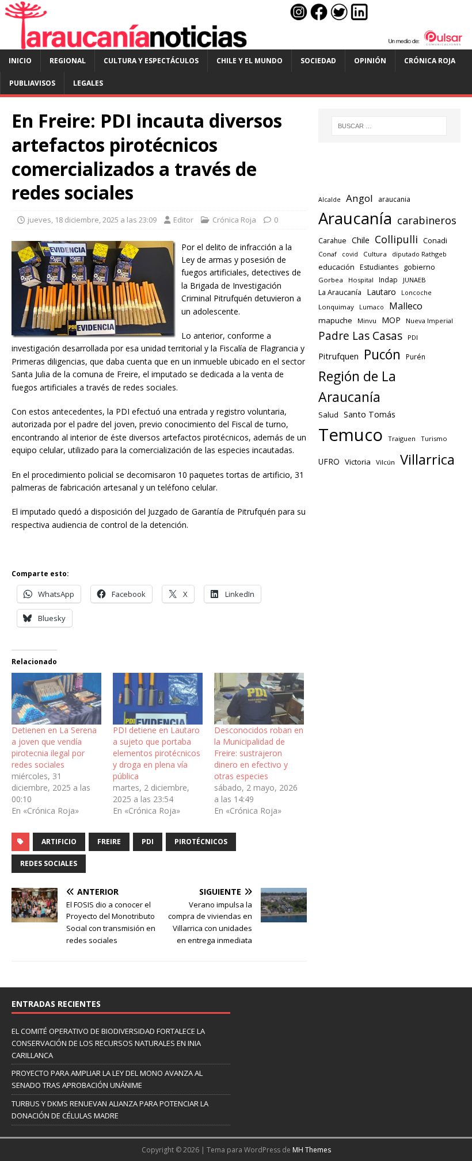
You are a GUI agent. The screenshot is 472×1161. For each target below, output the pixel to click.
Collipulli (396, 239)
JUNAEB (414, 279)
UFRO (329, 461)
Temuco (350, 434)
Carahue (332, 241)
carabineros (426, 220)
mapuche (335, 320)
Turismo (434, 438)
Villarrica (427, 459)
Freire (109, 841)
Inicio (20, 61)
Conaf (327, 254)
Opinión (370, 61)
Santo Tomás (369, 414)
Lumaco (371, 306)
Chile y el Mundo (249, 61)
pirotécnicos (200, 841)
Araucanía (355, 218)
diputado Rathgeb (419, 254)
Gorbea (330, 279)
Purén (415, 357)
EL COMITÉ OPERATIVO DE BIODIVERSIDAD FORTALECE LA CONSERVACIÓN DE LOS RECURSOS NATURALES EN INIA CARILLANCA (108, 1043)
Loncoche (416, 292)
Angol (359, 198)
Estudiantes (379, 267)
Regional (68, 61)
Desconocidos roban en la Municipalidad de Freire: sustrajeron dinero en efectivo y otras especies (258, 753)
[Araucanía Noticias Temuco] (236, 42)
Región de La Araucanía (357, 387)
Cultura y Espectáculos (151, 61)
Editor (183, 219)
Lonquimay (336, 306)
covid (350, 254)
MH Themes (311, 1150)
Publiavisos (32, 83)
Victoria (358, 462)
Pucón (382, 354)
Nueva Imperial (429, 320)
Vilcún (385, 462)
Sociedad (318, 61)
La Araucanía (339, 292)
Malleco (405, 306)
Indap (388, 280)
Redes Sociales (48, 863)
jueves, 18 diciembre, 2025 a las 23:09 (92, 219)
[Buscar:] (389, 126)
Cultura (375, 254)
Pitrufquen (338, 356)
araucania (394, 199)
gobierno (419, 267)
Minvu (366, 320)
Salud (328, 414)
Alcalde (329, 200)
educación (336, 267)
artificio (59, 841)
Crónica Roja (429, 61)
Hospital (361, 279)
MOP (391, 320)
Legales (88, 83)
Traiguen (402, 438)
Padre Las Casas (360, 335)
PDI (148, 841)
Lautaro (381, 291)
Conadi (435, 240)
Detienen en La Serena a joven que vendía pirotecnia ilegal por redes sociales (54, 747)
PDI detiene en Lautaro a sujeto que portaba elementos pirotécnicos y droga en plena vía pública (156, 753)
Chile (361, 240)
